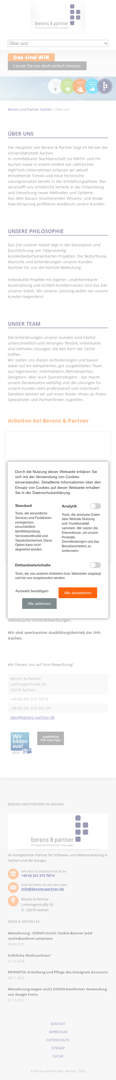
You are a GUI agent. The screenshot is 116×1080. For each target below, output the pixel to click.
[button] (32, 591)
